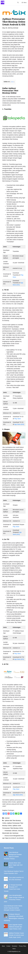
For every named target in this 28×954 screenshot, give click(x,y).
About (3, 946)
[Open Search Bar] (18, 2)
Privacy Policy (22, 946)
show (12, 81)
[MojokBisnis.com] (2, 2)
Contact (8, 946)
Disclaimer (14, 946)
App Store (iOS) (19, 424)
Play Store (17, 418)
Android (7, 818)
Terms (14, 948)
